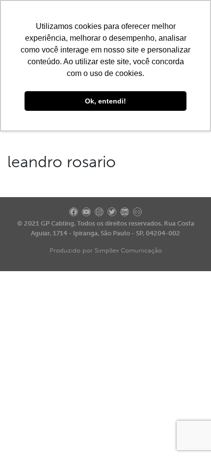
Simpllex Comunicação (128, 250)
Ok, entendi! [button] (105, 101)
